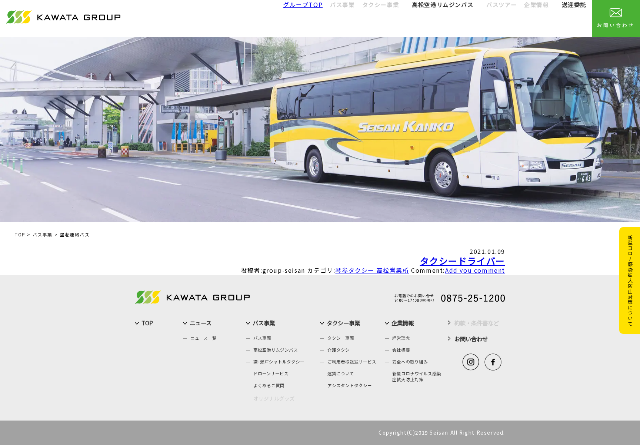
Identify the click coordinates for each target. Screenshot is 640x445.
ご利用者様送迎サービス (351, 362)
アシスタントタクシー (349, 385)
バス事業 (43, 234)
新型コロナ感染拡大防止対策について (630, 280)
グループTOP (303, 4)
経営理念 (401, 338)
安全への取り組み (410, 362)
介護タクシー (340, 350)
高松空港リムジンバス (442, 4)
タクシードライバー (462, 260)
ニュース (200, 323)
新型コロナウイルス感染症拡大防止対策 (416, 376)
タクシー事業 (343, 323)
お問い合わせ (615, 25)
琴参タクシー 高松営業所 (372, 270)
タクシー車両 (340, 338)
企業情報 (402, 323)
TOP (20, 234)
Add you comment (475, 270)
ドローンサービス (271, 373)
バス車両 (262, 338)
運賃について (340, 373)
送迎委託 (574, 4)
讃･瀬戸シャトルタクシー (278, 362)
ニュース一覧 (203, 338)
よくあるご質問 (268, 385)
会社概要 (401, 350)
